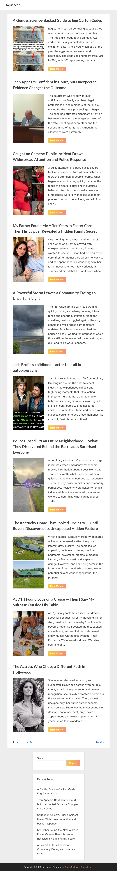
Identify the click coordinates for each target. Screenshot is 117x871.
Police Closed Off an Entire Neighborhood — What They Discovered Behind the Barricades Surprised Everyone (55, 446)
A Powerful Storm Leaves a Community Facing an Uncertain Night (56, 849)
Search (41, 758)
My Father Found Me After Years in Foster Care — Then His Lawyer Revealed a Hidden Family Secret (57, 834)
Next (99, 742)
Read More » (58, 69)
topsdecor (13, 5)
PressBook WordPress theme (79, 867)
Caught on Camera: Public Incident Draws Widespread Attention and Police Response (57, 819)
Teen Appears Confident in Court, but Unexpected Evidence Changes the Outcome (57, 804)
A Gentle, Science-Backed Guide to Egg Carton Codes (57, 20)
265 (29, 742)
